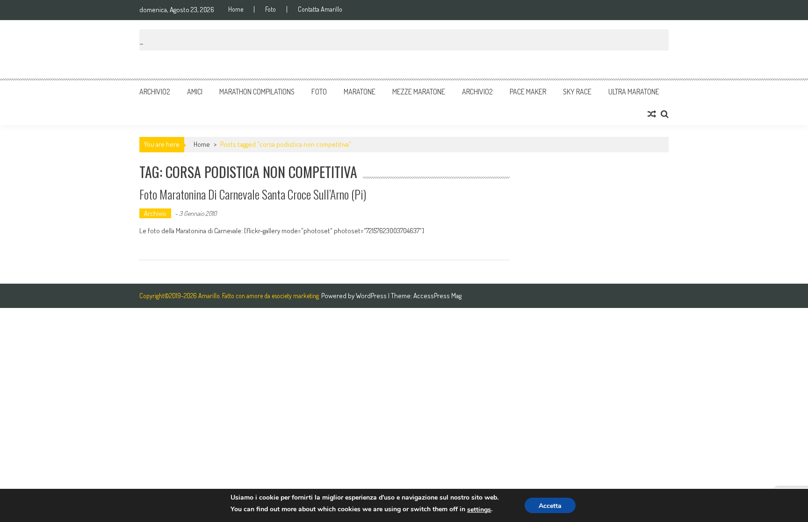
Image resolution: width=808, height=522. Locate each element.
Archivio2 (154, 91)
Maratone (359, 91)
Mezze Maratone (418, 91)
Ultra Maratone (633, 91)
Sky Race (577, 91)
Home (235, 9)
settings (479, 509)
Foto (270, 9)
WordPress (372, 295)
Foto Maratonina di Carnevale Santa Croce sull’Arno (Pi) (252, 194)
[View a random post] (652, 114)
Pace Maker (528, 91)
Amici (194, 91)
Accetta (550, 505)
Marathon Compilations (257, 91)
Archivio (155, 213)
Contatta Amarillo (320, 9)
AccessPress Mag (437, 295)
